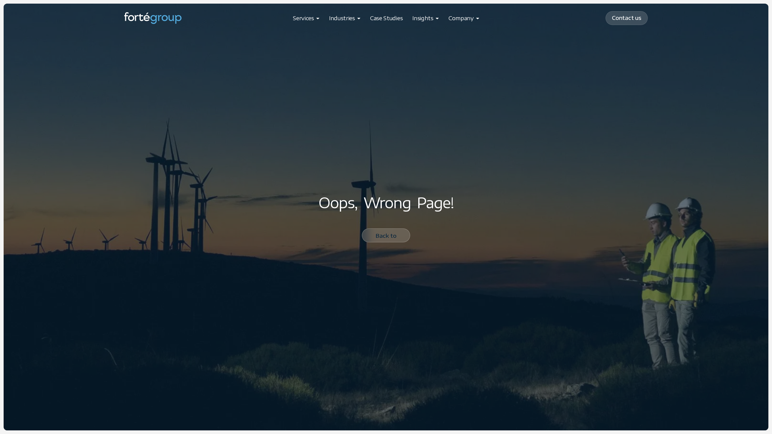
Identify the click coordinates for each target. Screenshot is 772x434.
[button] (306, 18)
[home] (153, 18)
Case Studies (386, 17)
